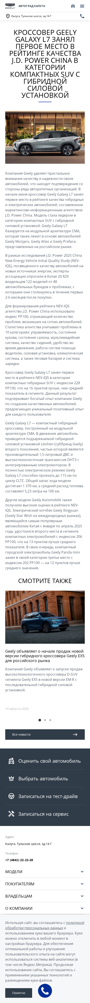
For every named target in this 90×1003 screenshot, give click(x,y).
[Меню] (82, 6)
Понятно (18, 993)
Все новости (21, 734)
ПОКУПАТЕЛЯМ (19, 883)
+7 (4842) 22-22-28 (19, 860)
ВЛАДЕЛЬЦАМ (18, 895)
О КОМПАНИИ (19, 908)
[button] (39, 720)
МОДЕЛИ (13, 871)
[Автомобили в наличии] (73, 6)
